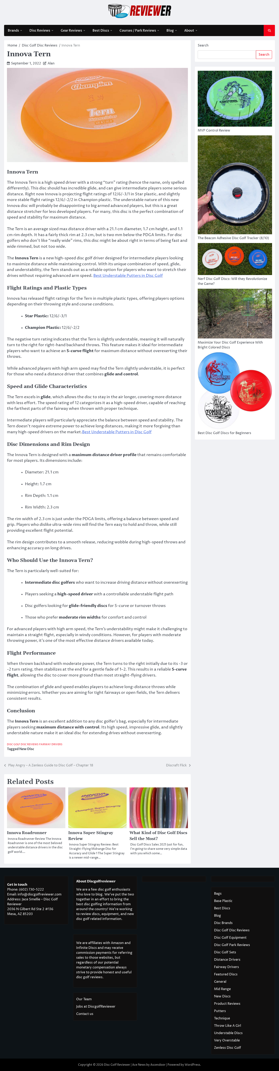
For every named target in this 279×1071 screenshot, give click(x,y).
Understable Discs (228, 1033)
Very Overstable (227, 1040)
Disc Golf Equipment (230, 937)
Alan (51, 63)
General (220, 981)
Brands (13, 30)
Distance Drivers (227, 959)
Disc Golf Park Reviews (232, 945)
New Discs (222, 996)
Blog (170, 30)
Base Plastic (223, 901)
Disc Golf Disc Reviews (22, 744)
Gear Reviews (71, 30)
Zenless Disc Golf (227, 1048)
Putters (220, 1011)
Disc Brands (223, 923)
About (189, 30)
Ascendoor (157, 1065)
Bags (218, 893)
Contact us (84, 1014)
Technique (222, 1018)
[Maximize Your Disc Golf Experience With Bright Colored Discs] (235, 314)
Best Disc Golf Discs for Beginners (224, 433)
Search (203, 45)
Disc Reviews (39, 30)
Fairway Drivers (50, 744)
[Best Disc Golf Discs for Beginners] (235, 391)
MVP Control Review (214, 130)
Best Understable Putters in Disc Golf (128, 275)
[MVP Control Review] (235, 99)
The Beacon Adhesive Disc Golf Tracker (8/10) (233, 238)
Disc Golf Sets (225, 952)
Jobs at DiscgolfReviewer (95, 1006)
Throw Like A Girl (227, 1025)
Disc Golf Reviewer (117, 1065)
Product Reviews (227, 1003)
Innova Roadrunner (27, 833)
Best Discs (101, 30)
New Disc (26, 749)
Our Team (84, 999)
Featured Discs (226, 974)
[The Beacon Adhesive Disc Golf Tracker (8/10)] (235, 185)
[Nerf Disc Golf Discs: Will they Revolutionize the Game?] (235, 259)
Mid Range (222, 989)
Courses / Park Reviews (137, 30)
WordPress (192, 1065)
